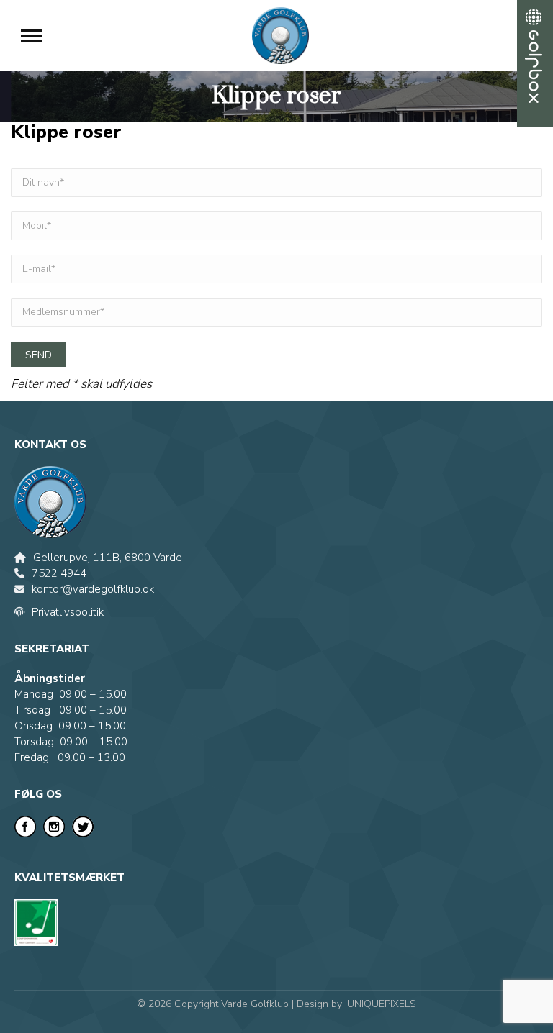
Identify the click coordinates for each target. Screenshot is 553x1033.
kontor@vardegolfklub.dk (93, 589)
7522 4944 (59, 573)
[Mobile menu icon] (31, 35)
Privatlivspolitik (68, 612)
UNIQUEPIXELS (381, 1004)
